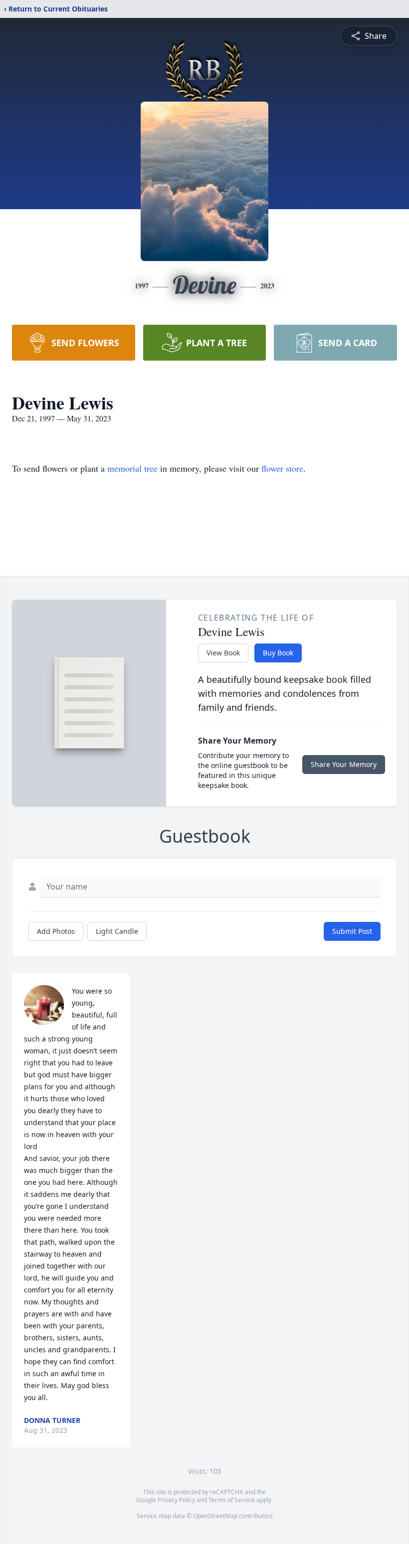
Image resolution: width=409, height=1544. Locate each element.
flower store (282, 468)
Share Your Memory (344, 764)
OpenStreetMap (215, 1516)
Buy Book (278, 652)
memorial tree (132, 468)
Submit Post (352, 931)
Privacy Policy (176, 1500)
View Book (223, 652)
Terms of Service (231, 1500)
